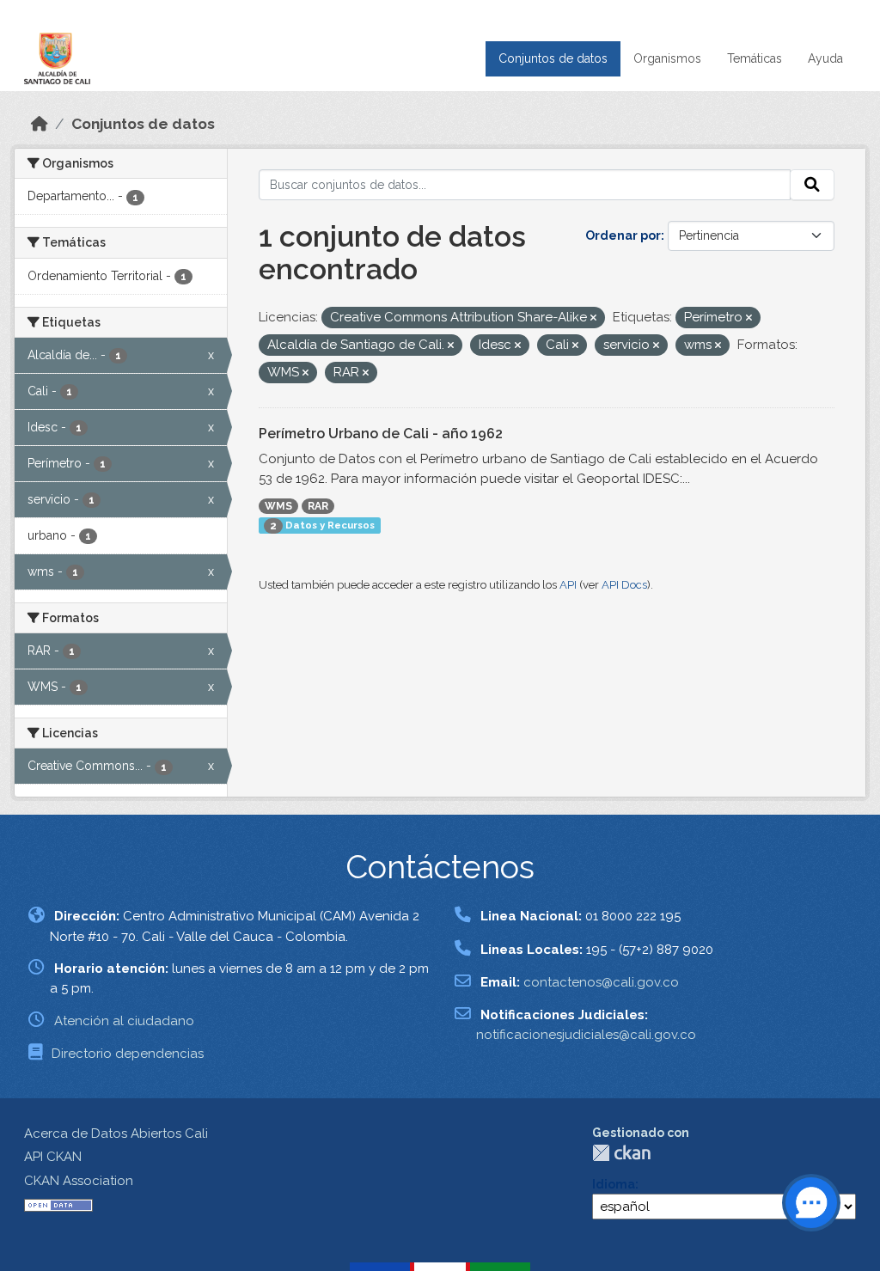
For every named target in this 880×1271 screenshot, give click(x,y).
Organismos (667, 58)
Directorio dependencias (128, 1053)
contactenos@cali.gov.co (601, 982)
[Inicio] (39, 123)
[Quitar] (593, 318)
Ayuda (825, 58)
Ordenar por (623, 235)
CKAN (621, 1153)
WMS (278, 506)
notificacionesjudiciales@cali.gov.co (586, 1034)
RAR (318, 506)
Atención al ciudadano (124, 1021)
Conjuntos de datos (553, 58)
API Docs (624, 584)
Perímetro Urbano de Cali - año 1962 (381, 433)
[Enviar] (812, 184)
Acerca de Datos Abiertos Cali (116, 1133)
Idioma (613, 1184)
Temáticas (754, 58)
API (568, 584)
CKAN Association (78, 1181)
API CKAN (53, 1156)
